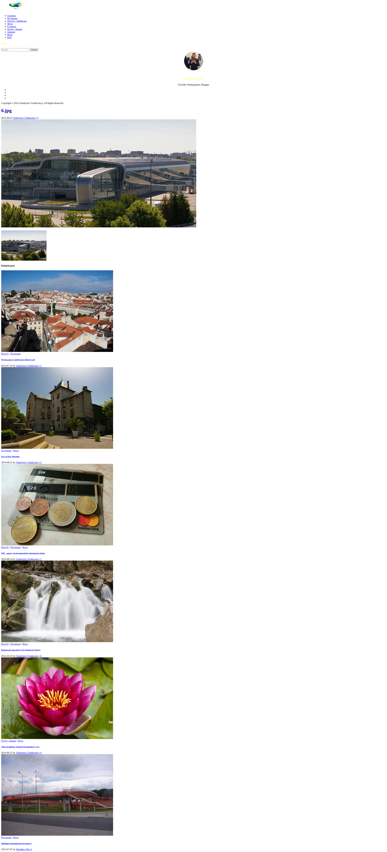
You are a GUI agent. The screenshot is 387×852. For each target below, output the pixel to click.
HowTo (5, 353)
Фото (10, 24)
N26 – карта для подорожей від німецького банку (23, 553)
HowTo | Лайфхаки (17, 21)
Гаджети (11, 26)
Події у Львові (14, 29)
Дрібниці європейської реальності (16, 843)
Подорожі (12, 18)
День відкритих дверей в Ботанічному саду (20, 747)
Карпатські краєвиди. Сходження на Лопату (21, 650)
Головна (11, 15)
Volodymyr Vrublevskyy (25, 118)
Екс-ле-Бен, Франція (10, 456)
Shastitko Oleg (23, 849)
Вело (9, 34)
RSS (9, 37)
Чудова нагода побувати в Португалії (18, 360)
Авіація (11, 32)
